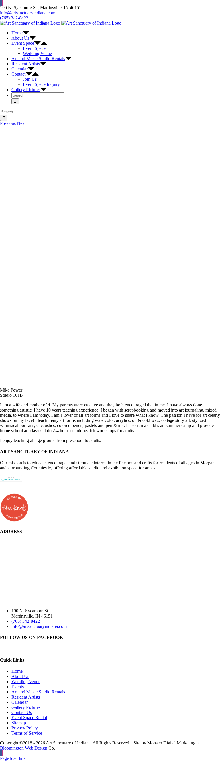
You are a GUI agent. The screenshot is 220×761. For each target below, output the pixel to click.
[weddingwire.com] (11, 480)
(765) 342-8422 (14, 17)
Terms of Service (26, 733)
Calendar (19, 702)
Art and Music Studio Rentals (38, 691)
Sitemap (18, 722)
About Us (20, 676)
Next (21, 123)
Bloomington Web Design (23, 748)
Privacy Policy (24, 727)
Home (17, 671)
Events (17, 686)
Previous (8, 123)
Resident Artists (25, 697)
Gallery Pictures (25, 707)
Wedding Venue (25, 681)
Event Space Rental (29, 717)
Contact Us (21, 712)
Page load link (13, 758)
